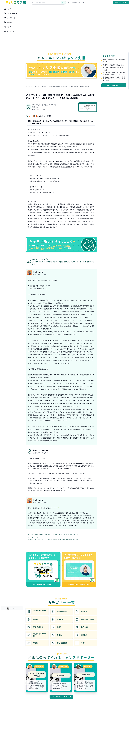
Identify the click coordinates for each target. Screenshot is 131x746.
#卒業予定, (62, 534)
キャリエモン (29, 86)
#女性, (37, 534)
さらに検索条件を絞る (75, 3)
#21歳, (68, 534)
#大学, (57, 534)
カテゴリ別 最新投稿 (112, 85)
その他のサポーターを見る (59, 697)
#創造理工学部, (74, 534)
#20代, (46, 534)
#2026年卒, (51, 534)
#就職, (41, 534)
